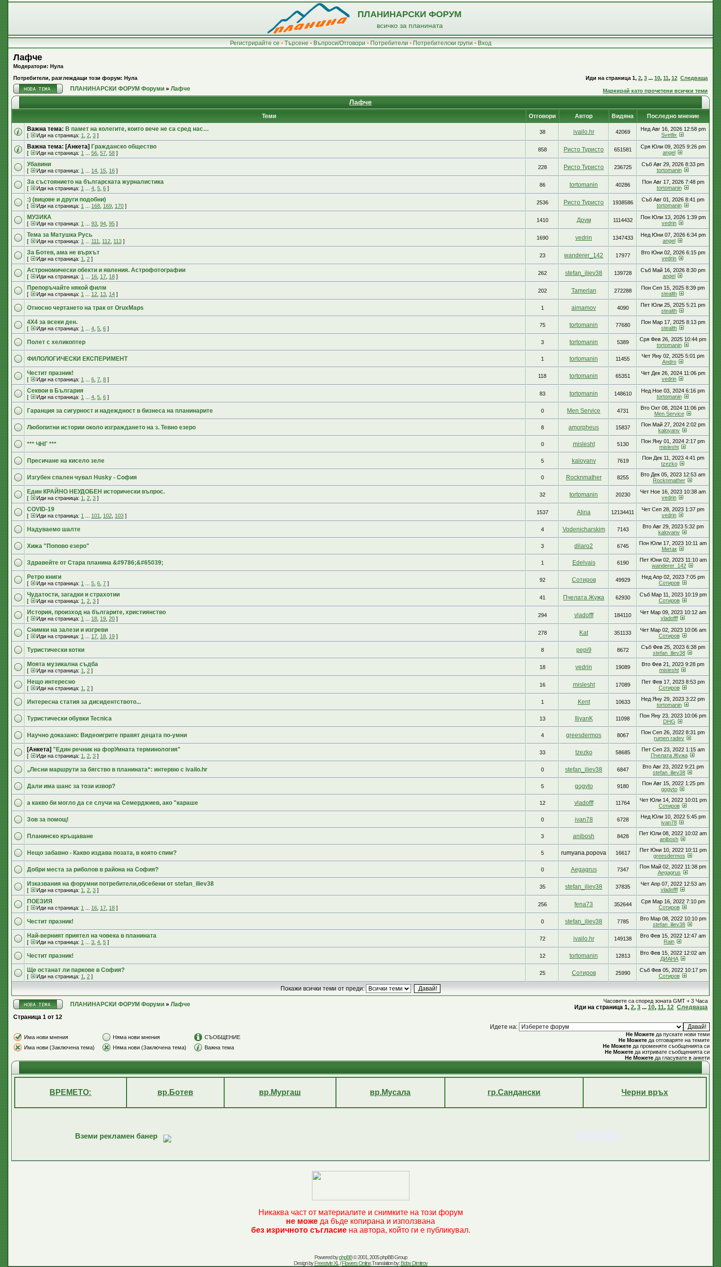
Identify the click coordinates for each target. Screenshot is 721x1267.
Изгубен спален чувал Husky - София (82, 477)
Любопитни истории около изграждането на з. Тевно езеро (111, 427)
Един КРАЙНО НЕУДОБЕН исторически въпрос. (96, 491)
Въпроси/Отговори (339, 43)
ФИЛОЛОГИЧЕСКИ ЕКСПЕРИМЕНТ (77, 358)
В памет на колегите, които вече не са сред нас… (137, 128)
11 (666, 78)
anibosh (583, 836)
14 (94, 171)
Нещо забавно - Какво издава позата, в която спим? (102, 852)
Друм (584, 220)
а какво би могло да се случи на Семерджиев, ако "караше (112, 802)
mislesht (584, 444)
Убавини (39, 164)
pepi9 (584, 649)
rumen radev (669, 738)
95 (112, 223)
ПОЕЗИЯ (39, 901)
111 (95, 241)
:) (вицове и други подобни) (66, 199)
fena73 (583, 904)
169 (107, 206)
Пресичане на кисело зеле (65, 460)
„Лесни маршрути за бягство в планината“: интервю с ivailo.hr (117, 769)
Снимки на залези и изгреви (67, 629)
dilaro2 (583, 546)
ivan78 (584, 819)
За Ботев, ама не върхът (63, 252)
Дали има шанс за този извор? (71, 786)
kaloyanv (669, 430)
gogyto (584, 786)
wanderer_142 (583, 255)
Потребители (389, 43)
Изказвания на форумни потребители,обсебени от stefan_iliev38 (120, 883)
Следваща (694, 78)
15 (103, 171)
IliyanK (584, 718)
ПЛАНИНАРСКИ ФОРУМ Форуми (117, 88)
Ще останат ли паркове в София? (76, 970)
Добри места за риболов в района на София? (92, 869)
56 (94, 153)
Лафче (27, 57)
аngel (669, 152)
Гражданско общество (123, 146)
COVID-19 (40, 509)
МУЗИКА (39, 217)
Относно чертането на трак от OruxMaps (85, 307)
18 (112, 276)
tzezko (669, 464)
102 (107, 516)
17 (103, 276)
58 (112, 153)
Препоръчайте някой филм (66, 287)
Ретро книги (44, 576)
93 (94, 223)
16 (112, 171)
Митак (669, 549)
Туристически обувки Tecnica (69, 718)
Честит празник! (50, 373)
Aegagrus (584, 869)
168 (95, 206)
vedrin (669, 223)
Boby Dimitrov (414, 1263)
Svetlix (669, 135)
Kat (583, 632)
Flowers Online (356, 1263)
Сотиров (584, 579)
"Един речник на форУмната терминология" (116, 749)
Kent (584, 701)
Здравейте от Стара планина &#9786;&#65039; (95, 562)
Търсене (296, 43)
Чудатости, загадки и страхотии (73, 594)
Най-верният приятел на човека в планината (91, 935)
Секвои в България (55, 390)
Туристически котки (55, 649)
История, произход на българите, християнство (96, 612)
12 (674, 78)
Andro (669, 362)
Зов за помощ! (48, 819)
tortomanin (669, 170)
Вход (484, 43)
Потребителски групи (443, 43)
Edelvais (583, 562)
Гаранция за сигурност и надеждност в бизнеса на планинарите (120, 410)
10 (657, 78)
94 (103, 223)
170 (119, 206)
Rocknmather (584, 477)
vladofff (583, 615)
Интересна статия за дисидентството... (84, 701)
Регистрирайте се (255, 43)
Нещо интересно (51, 681)
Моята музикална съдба (62, 664)
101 (95, 516)
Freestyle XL (326, 1263)
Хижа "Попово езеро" (58, 546)
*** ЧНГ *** (41, 444)
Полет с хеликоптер (56, 342)
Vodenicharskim (584, 529)
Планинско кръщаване (60, 836)
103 (119, 516)
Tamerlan (583, 290)
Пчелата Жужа (583, 597)
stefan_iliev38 (583, 273)
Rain (669, 941)
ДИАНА (669, 959)
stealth (669, 294)
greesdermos (583, 735)
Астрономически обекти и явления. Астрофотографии (106, 270)
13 (103, 294)
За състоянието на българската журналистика (95, 181)
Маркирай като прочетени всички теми (655, 91)
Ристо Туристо (584, 149)
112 (106, 241)
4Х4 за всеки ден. (52, 322)
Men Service (583, 410)
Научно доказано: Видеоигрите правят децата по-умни (107, 735)
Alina (584, 512)
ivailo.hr (583, 131)
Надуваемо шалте (53, 529)
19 (103, 618)
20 (112, 618)
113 (117, 241)
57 (103, 153)
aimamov (583, 307)
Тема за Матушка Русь (59, 234)
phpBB (345, 1257)
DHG (669, 721)
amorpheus (583, 427)
